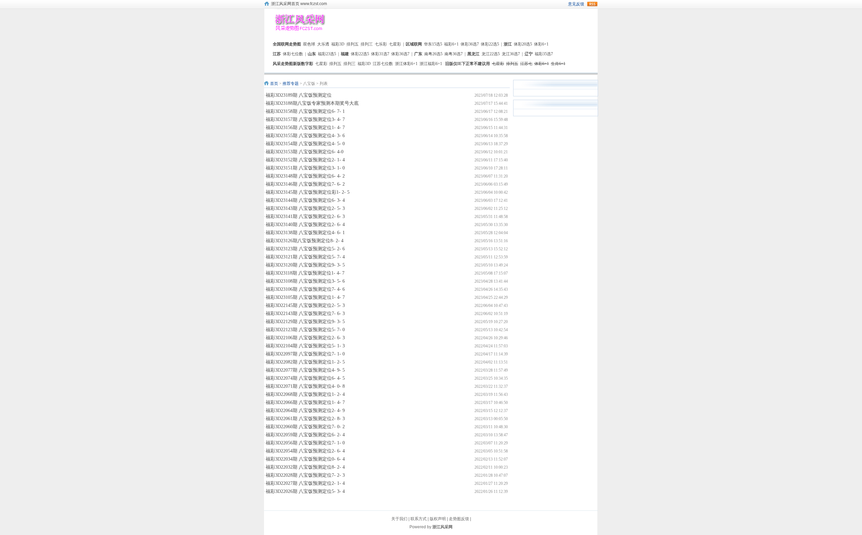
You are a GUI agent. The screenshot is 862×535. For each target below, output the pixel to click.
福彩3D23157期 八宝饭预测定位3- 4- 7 (305, 119)
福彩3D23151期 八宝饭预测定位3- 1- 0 (305, 167)
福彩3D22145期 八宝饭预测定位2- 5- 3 (305, 305)
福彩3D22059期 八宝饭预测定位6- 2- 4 (305, 434)
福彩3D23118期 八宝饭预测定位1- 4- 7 (305, 273)
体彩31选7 (380, 54)
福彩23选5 (327, 54)
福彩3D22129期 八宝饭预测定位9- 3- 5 (305, 321)
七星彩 (395, 44)
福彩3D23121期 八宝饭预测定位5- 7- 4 (305, 256)
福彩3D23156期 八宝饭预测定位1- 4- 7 (305, 127)
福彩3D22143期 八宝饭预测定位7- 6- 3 (305, 313)
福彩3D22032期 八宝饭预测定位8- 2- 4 (305, 467)
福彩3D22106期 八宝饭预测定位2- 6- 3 (305, 337)
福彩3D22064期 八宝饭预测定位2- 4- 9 (305, 410)
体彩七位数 (293, 54)
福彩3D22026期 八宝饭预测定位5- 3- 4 (305, 491)
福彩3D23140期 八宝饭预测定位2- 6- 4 (305, 224)
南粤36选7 (453, 54)
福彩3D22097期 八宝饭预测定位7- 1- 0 (305, 353)
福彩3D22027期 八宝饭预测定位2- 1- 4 (305, 483)
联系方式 (418, 518)
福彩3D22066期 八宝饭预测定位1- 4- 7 (305, 402)
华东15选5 (433, 44)
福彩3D (337, 44)
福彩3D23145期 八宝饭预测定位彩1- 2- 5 (308, 192)
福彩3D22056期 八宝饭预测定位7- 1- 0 (305, 442)
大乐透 (323, 44)
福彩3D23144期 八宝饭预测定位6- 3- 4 (305, 200)
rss (592, 4)
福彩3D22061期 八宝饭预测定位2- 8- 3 (305, 418)
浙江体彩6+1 (406, 63)
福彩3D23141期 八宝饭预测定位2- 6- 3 (305, 216)
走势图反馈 (459, 518)
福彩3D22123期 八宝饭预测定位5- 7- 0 (305, 329)
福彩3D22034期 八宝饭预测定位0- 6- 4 (305, 459)
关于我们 (399, 518)
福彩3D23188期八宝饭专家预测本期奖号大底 (312, 103)
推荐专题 (291, 83)
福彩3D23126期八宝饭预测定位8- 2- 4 (304, 240)
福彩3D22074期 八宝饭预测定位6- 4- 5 (305, 378)
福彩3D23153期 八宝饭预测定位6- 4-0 (304, 151)
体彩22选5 (490, 44)
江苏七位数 (383, 63)
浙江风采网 (442, 527)
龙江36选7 (511, 54)
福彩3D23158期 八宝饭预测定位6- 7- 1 (305, 111)
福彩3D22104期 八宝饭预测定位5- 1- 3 (305, 345)
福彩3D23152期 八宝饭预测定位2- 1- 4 (305, 159)
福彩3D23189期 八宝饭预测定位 (299, 95)
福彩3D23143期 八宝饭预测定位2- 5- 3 (305, 208)
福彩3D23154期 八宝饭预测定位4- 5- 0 (305, 143)
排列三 (367, 44)
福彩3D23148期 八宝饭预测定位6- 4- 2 (305, 176)
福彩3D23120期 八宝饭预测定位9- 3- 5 (305, 265)
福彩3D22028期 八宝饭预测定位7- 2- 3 (305, 475)
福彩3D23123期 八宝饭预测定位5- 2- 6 (305, 248)
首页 (274, 83)
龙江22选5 (491, 54)
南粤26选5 (433, 54)
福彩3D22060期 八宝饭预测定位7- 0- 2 (305, 426)
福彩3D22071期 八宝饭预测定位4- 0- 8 (305, 386)
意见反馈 (576, 4)
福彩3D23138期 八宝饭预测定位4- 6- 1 (305, 232)
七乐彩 (381, 44)
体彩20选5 (523, 44)
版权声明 (438, 518)
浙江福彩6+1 (431, 63)
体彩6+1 (541, 44)
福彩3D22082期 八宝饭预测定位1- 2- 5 (305, 362)
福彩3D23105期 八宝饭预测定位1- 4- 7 (305, 297)
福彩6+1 (451, 44)
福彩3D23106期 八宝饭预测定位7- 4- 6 (305, 289)
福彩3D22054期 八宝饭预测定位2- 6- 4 (305, 450)
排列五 (352, 44)
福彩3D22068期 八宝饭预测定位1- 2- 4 (305, 394)
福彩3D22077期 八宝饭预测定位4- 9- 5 (305, 370)
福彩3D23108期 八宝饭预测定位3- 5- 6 (305, 281)
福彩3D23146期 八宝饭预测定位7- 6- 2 (305, 184)
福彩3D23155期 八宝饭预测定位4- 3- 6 (305, 135)
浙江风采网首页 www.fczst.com (299, 3)
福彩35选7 (544, 54)
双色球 (309, 44)
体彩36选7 (470, 44)
